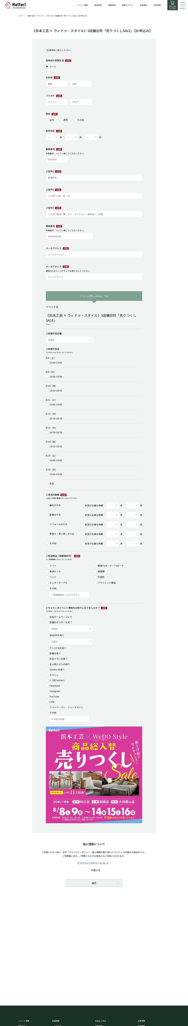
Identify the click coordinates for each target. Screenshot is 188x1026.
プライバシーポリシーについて (93, 862)
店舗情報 (55, 1021)
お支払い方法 (100, 1021)
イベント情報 (23, 1021)
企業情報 (141, 1021)
